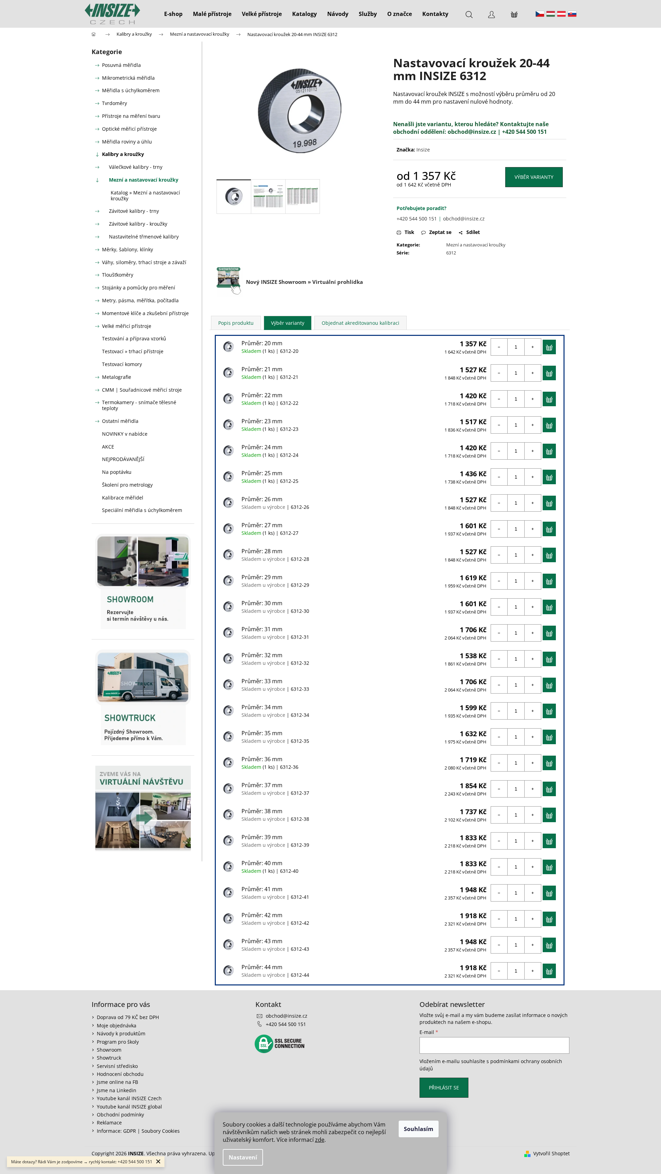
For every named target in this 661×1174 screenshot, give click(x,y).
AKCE (108, 446)
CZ (539, 14)
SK (572, 14)
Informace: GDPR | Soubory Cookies (138, 1131)
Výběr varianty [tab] (287, 323)
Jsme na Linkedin (116, 1090)
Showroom (109, 1049)
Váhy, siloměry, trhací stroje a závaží (144, 262)
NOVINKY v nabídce (124, 434)
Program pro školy (118, 1041)
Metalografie (116, 377)
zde (319, 1139)
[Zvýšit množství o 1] (532, 347)
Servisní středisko (117, 1066)
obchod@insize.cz (472, 132)
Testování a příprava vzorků (134, 338)
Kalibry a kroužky (123, 154)
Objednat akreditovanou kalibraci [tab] (360, 323)
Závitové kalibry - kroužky (138, 223)
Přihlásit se (444, 1087)
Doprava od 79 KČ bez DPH (128, 1017)
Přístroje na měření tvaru (131, 116)
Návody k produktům (121, 1033)
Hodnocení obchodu (120, 1074)
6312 (451, 253)
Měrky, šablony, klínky (127, 249)
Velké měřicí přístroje (126, 326)
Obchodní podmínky (120, 1114)
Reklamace (109, 1122)
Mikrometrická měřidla (128, 78)
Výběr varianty (534, 177)
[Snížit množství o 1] (499, 347)
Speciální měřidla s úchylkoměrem (142, 510)
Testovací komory (122, 364)
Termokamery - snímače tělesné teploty (139, 405)
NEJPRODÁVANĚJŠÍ (123, 459)
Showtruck (109, 1057)
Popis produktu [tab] (236, 323)
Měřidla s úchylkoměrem (131, 90)
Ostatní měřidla (120, 421)
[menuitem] (173, 14)
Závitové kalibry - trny (134, 211)
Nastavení (243, 1157)
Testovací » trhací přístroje (132, 351)
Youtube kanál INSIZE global (129, 1106)
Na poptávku (117, 472)
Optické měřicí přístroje (129, 128)
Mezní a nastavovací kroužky (143, 179)
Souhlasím (418, 1129)
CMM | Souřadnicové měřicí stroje (142, 389)
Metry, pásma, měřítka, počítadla (140, 300)
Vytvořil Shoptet (551, 1153)
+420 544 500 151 (417, 218)
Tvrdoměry (114, 103)
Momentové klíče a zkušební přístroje (145, 313)
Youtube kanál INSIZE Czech (129, 1098)
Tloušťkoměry (117, 274)
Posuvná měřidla (121, 65)
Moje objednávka (116, 1025)
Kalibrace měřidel (122, 497)
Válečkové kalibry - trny (135, 167)
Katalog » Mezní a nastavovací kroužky (145, 195)
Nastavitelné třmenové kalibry (144, 236)
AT (561, 14)
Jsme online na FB (117, 1082)
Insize (423, 149)
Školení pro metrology (127, 484)
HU (550, 14)
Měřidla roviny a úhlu (127, 141)
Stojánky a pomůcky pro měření (138, 287)
